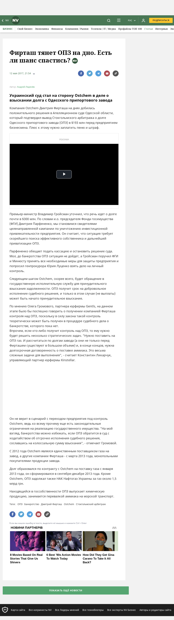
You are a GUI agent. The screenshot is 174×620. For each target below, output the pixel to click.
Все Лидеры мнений (67, 610)
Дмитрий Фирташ (51, 504)
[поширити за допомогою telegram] (98, 73)
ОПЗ (20, 504)
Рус (130, 20)
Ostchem (69, 504)
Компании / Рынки (77, 28)
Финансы (57, 28)
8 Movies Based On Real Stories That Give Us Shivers (26, 558)
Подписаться (161, 20)
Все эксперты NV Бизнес (121, 610)
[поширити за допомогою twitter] (90, 73)
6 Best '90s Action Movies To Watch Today (63, 556)
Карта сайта (18, 610)
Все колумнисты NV (40, 610)
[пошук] (108, 20)
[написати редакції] (107, 73)
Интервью (161, 28)
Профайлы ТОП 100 (130, 28)
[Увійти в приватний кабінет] (143, 20)
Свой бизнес (25, 28)
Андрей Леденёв (25, 86)
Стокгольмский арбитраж (91, 504)
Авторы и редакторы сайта (155, 610)
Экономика (42, 28)
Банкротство (31, 504)
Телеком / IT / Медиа (103, 28)
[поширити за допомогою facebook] (81, 73)
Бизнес (8, 28)
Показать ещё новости (65, 590)
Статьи (148, 28)
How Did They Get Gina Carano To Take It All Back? (98, 558)
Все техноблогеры (93, 610)
